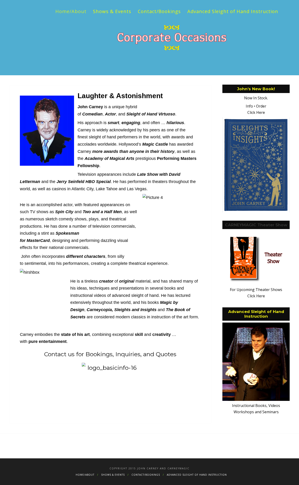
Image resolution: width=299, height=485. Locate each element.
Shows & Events (112, 11)
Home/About (70, 11)
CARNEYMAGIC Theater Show (256, 149)
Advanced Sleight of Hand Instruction (232, 11)
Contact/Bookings (159, 11)
